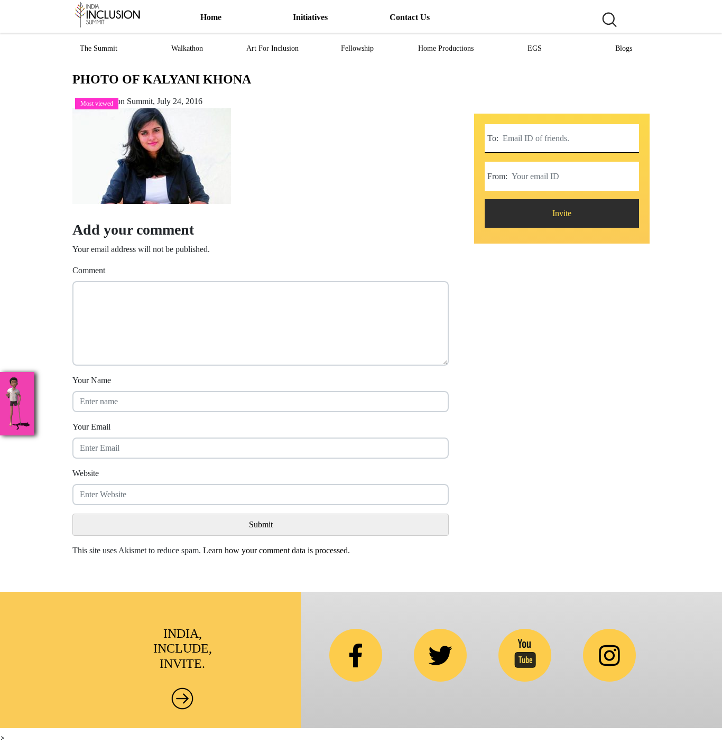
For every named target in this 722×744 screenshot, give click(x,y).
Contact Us (410, 17)
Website (85, 473)
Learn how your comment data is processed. (276, 550)
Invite (561, 213)
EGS (534, 48)
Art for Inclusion (272, 48)
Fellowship (357, 48)
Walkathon (187, 48)
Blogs (623, 48)
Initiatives (310, 17)
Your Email (91, 426)
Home (210, 17)
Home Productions (446, 48)
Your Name (91, 380)
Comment (88, 270)
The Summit (98, 48)
